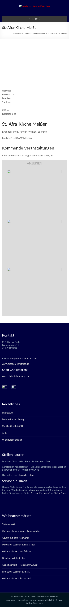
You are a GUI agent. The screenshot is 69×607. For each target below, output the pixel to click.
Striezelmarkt (8, 524)
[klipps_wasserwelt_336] (34, 171)
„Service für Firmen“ (40, 493)
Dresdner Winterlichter (13, 558)
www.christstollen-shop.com (16, 376)
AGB (4, 433)
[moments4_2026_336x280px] (34, 221)
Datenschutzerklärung (13, 420)
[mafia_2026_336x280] (34, 269)
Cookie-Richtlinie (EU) (12, 426)
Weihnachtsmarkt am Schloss (16, 551)
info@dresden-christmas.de (23, 359)
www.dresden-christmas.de (15, 364)
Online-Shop (59, 493)
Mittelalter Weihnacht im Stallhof (18, 545)
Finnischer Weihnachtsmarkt (16, 572)
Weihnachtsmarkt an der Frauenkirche (21, 531)
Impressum (7, 413)
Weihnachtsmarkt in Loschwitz (17, 579)
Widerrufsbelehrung (12, 440)
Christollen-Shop (26, 475)
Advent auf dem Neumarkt (15, 538)
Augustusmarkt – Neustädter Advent (20, 565)
